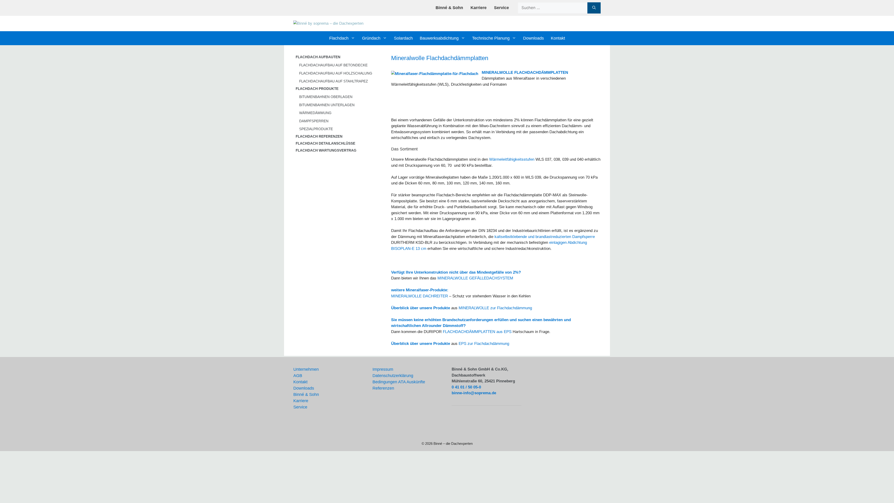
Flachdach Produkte (317, 89)
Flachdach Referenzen (319, 136)
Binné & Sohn (449, 7)
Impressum (382, 369)
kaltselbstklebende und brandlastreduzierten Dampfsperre (544, 237)
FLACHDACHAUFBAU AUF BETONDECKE (333, 65)
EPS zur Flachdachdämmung (484, 343)
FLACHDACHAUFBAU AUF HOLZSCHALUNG (335, 73)
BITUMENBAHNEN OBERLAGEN (325, 97)
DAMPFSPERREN (313, 121)
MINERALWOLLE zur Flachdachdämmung (495, 308)
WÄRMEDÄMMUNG (315, 113)
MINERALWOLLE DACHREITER (419, 296)
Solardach (403, 38)
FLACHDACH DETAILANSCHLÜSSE (325, 143)
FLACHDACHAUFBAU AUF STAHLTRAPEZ (333, 81)
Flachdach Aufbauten (318, 57)
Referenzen (383, 388)
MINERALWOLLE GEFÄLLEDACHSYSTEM (475, 278)
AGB (297, 375)
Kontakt (558, 38)
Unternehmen (306, 369)
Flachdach (339, 38)
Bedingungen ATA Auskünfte (398, 382)
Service (501, 7)
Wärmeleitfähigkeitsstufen (511, 159)
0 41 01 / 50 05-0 (466, 387)
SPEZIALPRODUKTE (316, 129)
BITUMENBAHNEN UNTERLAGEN (327, 105)
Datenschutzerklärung (392, 375)
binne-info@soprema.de (474, 393)
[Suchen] (594, 8)
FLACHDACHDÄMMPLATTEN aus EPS (477, 332)
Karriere (479, 7)
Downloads (533, 38)
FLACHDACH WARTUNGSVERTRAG (326, 150)
